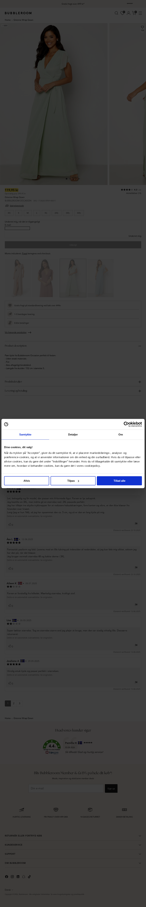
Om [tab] (120, 434)
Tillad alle (119, 480)
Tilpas (71, 480)
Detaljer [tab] (73, 434)
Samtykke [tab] (25, 434)
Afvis (27, 480)
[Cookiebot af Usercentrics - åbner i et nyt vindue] (126, 424)
